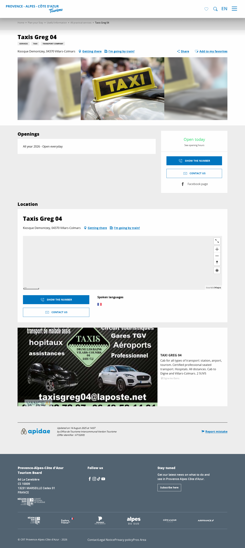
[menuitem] (35, 9)
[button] (215, 9)
